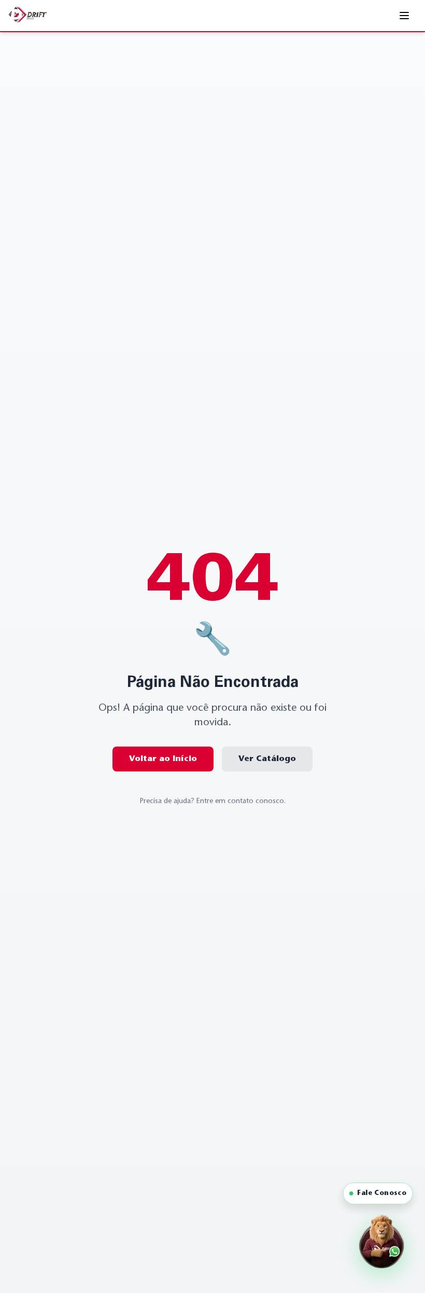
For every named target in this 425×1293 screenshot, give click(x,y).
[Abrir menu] (405, 15)
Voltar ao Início (163, 759)
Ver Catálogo (267, 759)
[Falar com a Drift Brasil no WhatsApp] (381, 1245)
